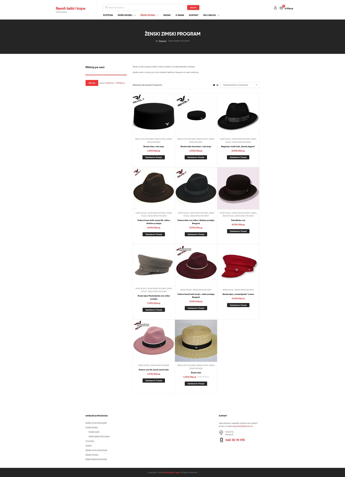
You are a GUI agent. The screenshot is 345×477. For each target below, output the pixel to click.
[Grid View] (214, 85)
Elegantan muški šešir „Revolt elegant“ (238, 146)
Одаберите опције (153, 157)
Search (193, 7)
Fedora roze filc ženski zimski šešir (154, 369)
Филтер (92, 83)
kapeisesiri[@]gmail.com (242, 426)
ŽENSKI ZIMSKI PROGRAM (241, 142)
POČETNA (108, 15)
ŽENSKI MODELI (147, 15)
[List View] (217, 85)
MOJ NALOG (209, 15)
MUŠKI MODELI (125, 15)
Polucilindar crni (238, 220)
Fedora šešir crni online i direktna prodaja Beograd (196, 222)
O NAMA (180, 15)
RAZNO (167, 15)
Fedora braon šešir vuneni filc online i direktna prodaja (154, 222)
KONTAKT (194, 15)
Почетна (162, 41)
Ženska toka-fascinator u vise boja (196, 146)
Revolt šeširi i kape (70, 8)
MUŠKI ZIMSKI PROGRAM (241, 139)
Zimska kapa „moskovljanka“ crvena (238, 294)
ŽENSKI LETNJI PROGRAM (144, 139)
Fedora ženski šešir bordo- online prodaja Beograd (196, 295)
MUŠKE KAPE (94, 432)
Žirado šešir (196, 372)
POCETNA (90, 441)
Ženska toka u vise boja (153, 146)
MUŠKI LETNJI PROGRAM (96, 423)
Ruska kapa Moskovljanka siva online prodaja (154, 297)
